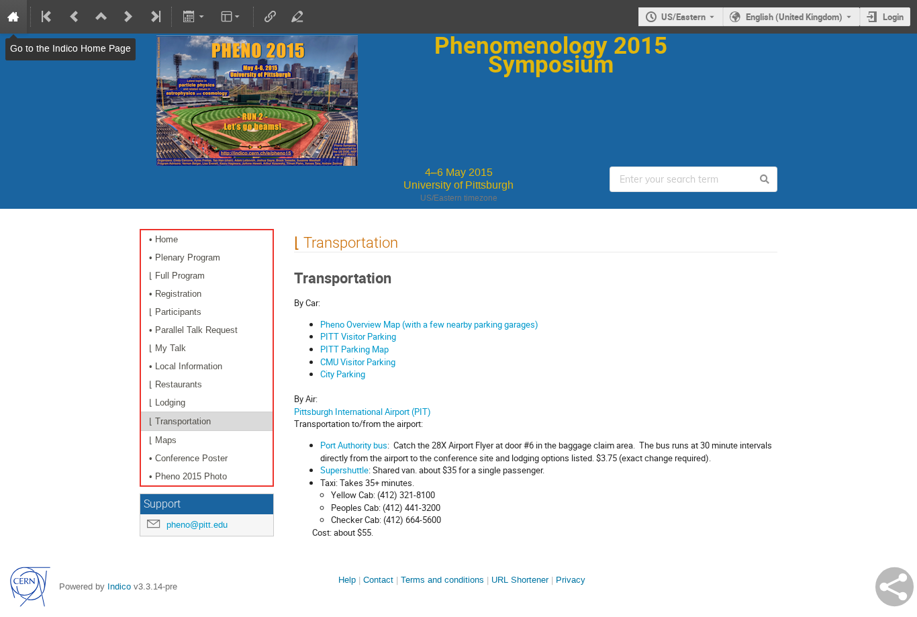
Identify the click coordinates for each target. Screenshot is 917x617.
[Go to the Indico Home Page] (13, 17)
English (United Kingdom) (794, 17)
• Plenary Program (184, 257)
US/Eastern (683, 17)
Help (347, 579)
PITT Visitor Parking (358, 336)
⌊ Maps (163, 440)
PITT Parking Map (354, 349)
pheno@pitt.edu (197, 524)
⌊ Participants (175, 312)
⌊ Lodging (167, 402)
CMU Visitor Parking (357, 362)
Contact (378, 579)
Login (893, 17)
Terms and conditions (442, 579)
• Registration (175, 294)
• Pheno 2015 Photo (188, 476)
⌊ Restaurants (175, 384)
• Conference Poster (188, 458)
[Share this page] (894, 587)
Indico (119, 586)
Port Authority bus (353, 445)
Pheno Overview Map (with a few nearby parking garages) (429, 324)
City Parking (342, 374)
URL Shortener (519, 579)
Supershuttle (344, 470)
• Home (163, 239)
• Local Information (185, 366)
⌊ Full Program (177, 276)
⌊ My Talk (167, 348)
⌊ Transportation (180, 421)
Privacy (570, 579)
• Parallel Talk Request (193, 330)
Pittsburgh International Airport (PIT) (362, 412)
